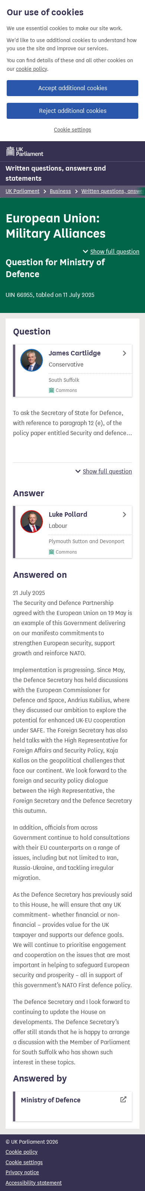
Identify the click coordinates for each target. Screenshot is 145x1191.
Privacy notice (22, 1172)
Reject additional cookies (72, 110)
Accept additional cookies (72, 88)
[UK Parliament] (25, 151)
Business (60, 191)
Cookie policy (22, 1152)
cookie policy (31, 69)
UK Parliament (22, 191)
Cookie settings (72, 130)
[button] (111, 252)
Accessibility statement (34, 1183)
